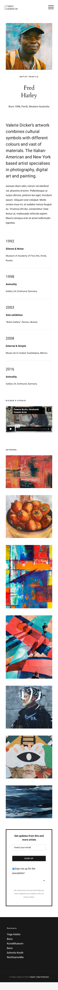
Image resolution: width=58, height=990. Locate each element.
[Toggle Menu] (51, 7)
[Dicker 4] (29, 617)
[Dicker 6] (29, 738)
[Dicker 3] (29, 547)
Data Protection (42, 977)
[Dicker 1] (29, 457)
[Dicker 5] (29, 688)
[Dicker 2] (29, 497)
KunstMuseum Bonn (15, 946)
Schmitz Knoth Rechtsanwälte (15, 955)
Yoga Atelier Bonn (14, 937)
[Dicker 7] (29, 788)
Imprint (32, 977)
